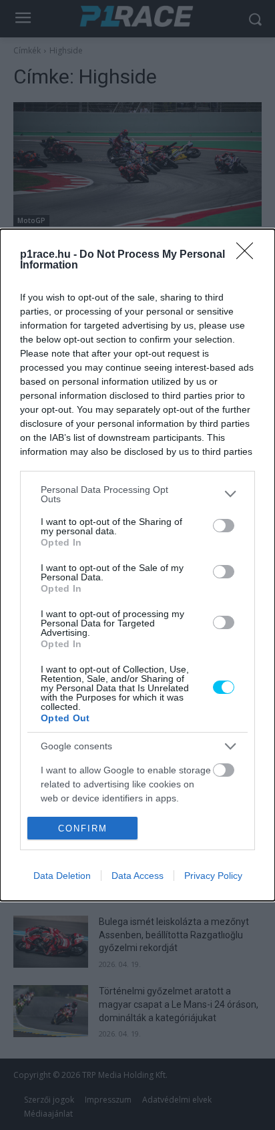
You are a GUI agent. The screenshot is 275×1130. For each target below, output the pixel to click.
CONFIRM (82, 828)
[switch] (223, 525)
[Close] (249, 255)
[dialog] (137, 565)
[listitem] (137, 494)
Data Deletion (62, 875)
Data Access (137, 875)
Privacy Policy (213, 875)
